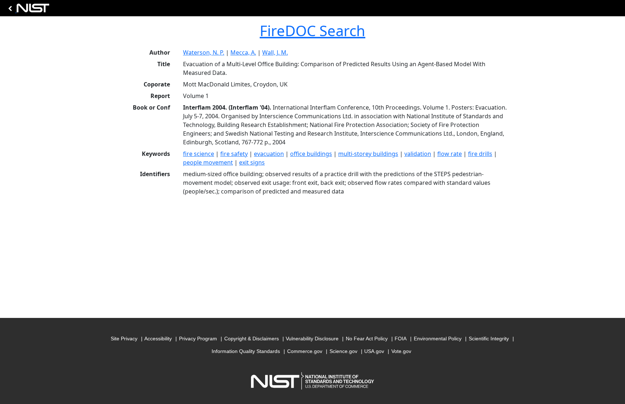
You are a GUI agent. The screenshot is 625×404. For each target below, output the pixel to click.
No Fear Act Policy (367, 338)
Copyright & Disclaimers (251, 338)
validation (417, 154)
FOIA (401, 338)
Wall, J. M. (275, 52)
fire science (198, 154)
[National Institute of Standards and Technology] (27, 10)
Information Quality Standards (246, 351)
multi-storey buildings (368, 154)
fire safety (234, 154)
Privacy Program (198, 338)
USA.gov (374, 351)
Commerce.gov (304, 351)
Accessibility (158, 338)
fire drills (480, 154)
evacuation (269, 154)
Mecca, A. (243, 52)
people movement (208, 162)
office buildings (311, 154)
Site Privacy (124, 338)
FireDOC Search (312, 31)
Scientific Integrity (489, 338)
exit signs (252, 162)
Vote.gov (401, 351)
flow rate (449, 154)
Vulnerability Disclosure (312, 338)
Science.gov (343, 351)
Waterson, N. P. (203, 52)
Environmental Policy (438, 338)
